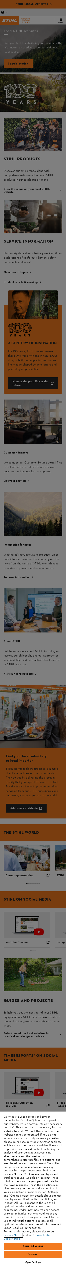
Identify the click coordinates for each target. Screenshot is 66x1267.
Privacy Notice (13, 1235)
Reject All (33, 1254)
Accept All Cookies (33, 1246)
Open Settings (33, 1262)
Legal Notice (12, 1239)
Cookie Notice (42, 1235)
